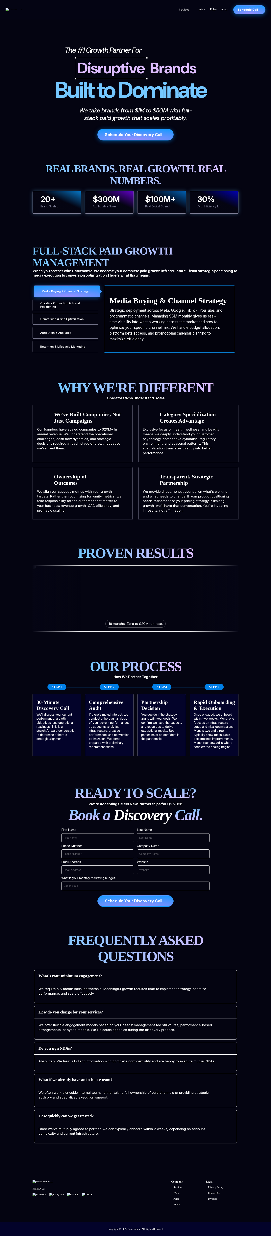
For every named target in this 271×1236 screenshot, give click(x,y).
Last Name (144, 830)
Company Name (148, 846)
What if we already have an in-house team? (75, 1079)
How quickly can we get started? (66, 1116)
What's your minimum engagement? (70, 976)
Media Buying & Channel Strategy (65, 291)
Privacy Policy (216, 1187)
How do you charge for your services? (70, 1012)
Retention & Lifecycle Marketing (62, 346)
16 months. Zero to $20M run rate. (136, 623)
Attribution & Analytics (55, 332)
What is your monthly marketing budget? (88, 878)
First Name (68, 830)
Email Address (71, 862)
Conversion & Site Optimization (62, 319)
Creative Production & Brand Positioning (60, 305)
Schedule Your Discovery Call (133, 134)
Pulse (213, 9)
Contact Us (214, 1193)
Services (184, 9)
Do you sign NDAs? (55, 1048)
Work (202, 9)
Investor (212, 1198)
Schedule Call (248, 10)
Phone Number (71, 846)
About (224, 9)
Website (142, 862)
